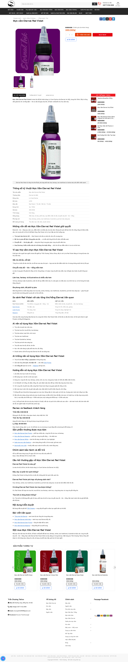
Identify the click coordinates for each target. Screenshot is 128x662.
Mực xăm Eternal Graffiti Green (23, 575)
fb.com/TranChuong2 (22, 615)
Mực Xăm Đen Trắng (46, 9)
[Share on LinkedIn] (113, 18)
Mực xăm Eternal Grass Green (75, 575)
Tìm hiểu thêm (20, 584)
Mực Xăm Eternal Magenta (22, 525)
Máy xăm (10, 9)
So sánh (72, 39)
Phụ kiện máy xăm (31, 9)
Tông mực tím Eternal (20, 516)
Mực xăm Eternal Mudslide (100, 575)
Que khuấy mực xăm (20, 445)
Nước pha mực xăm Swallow (22, 442)
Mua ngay (102, 35)
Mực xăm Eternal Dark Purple (23, 433)
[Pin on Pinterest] (110, 18)
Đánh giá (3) (50, 95)
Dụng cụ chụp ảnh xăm (58, 13)
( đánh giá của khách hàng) (81, 27)
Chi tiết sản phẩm (19, 95)
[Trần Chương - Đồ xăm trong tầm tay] (13, 4)
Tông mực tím (43, 18)
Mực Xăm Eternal (71, 9)
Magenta (15, 313)
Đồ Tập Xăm (44, 13)
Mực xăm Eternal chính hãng (22, 519)
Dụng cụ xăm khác (32, 13)
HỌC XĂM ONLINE (72, 13)
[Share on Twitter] (104, 18)
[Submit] (94, 4)
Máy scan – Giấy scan (16, 13)
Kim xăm (97, 9)
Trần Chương (31, 508)
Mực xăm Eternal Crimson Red (49, 575)
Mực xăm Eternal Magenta (22, 436)
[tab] (19, 95)
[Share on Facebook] (101, 18)
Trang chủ (17, 18)
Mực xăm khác (59, 9)
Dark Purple (16, 307)
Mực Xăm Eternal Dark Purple (23, 522)
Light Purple (16, 310)
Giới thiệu (89, 13)
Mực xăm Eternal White (21, 439)
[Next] (115, 570)
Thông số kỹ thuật (35, 95)
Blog (80, 13)
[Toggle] (91, 603)
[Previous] (13, 570)
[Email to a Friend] (107, 18)
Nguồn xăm (20, 9)
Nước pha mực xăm (86, 9)
